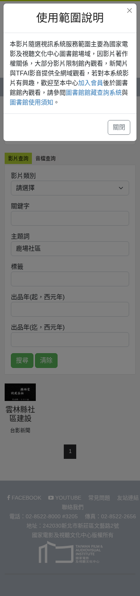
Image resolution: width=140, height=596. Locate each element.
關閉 (119, 127)
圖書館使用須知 (31, 102)
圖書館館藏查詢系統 (94, 92)
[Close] (129, 10)
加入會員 (90, 83)
